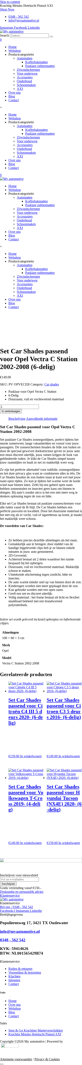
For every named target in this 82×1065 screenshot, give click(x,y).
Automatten (24, 58)
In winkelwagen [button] (31, 756)
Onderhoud (24, 81)
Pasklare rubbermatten (40, 66)
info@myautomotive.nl (20, 931)
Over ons (14, 92)
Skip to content (10, 2)
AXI (20, 89)
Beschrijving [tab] (16, 418)
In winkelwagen (11, 411)
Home (12, 47)
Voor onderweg (27, 73)
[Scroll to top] (1, 1064)
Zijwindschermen (28, 69)
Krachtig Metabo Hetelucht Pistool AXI (34, 1034)
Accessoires (25, 77)
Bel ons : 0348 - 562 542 (16, 907)
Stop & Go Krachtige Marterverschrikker (35, 1030)
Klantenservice (10, 895)
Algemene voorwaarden (16, 1059)
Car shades (51, 384)
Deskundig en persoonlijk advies (21, 891)
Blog (11, 96)
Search (4, 35)
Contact (13, 100)
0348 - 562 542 (12, 940)
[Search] (51, 36)
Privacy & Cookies (47, 1059)
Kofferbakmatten (36, 62)
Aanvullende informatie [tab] (41, 418)
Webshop (14, 50)
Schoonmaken (26, 85)
